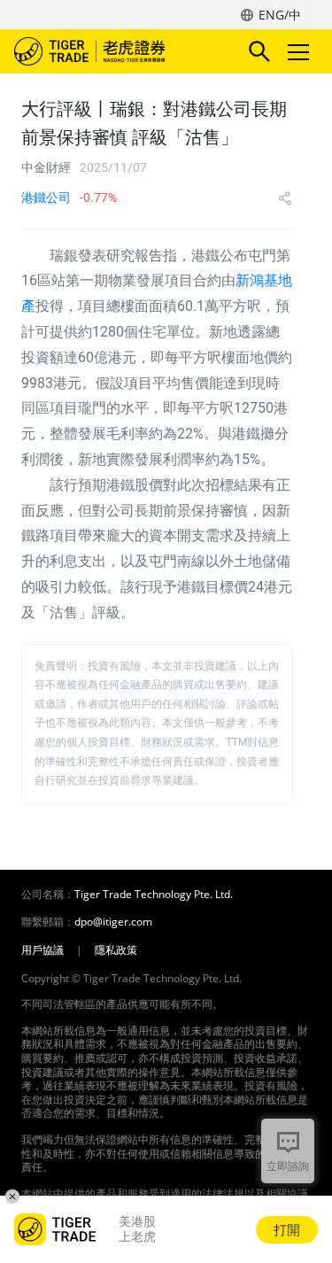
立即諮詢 (287, 1166)
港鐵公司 (46, 197)
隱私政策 (116, 950)
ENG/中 (280, 14)
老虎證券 (116, 51)
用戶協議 (42, 950)
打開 (287, 1229)
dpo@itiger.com (113, 922)
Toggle (300, 51)
